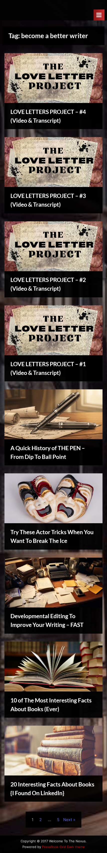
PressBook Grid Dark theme (63, 847)
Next (67, 819)
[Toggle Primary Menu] (99, 14)
